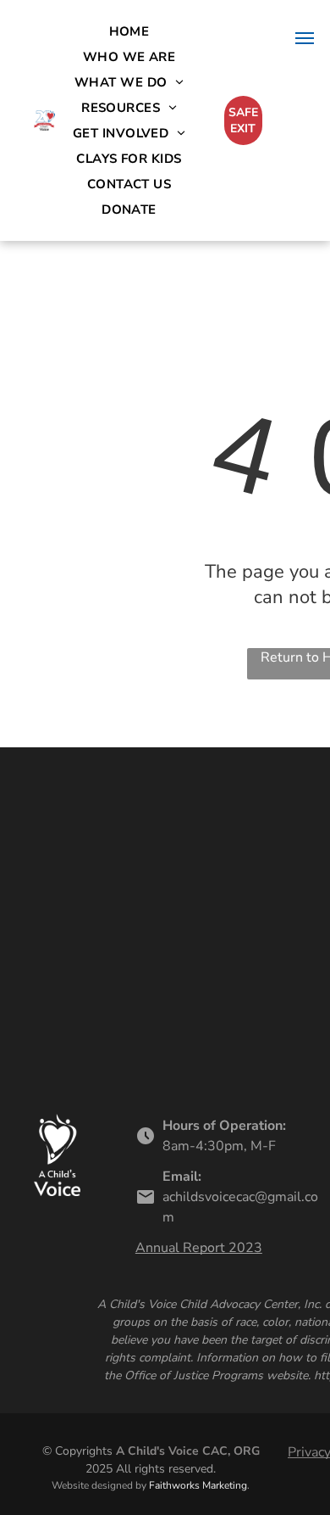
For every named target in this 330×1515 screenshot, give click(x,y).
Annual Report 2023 (198, 1247)
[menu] (305, 38)
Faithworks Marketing (198, 1485)
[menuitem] (129, 31)
